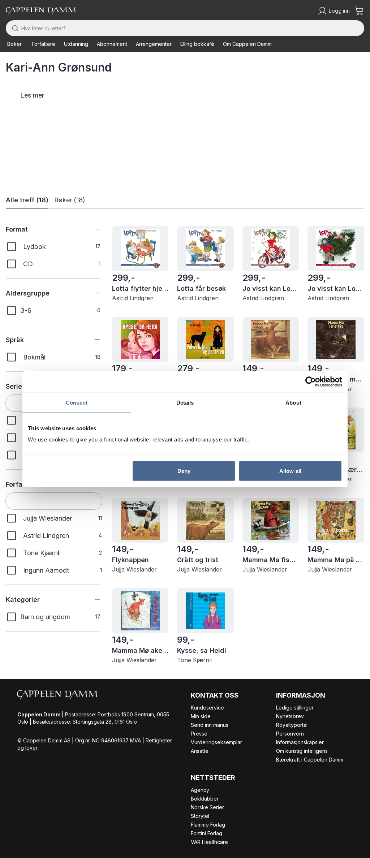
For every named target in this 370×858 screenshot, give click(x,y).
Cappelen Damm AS (46, 740)
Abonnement (112, 44)
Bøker (14, 44)
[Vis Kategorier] (91, 599)
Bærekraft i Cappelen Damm (309, 759)
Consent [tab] (76, 402)
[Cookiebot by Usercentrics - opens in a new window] (310, 381)
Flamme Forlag (208, 825)
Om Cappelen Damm (247, 44)
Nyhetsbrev (290, 716)
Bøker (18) (69, 200)
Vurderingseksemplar (216, 742)
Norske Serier (207, 807)
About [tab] (293, 402)
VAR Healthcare (209, 842)
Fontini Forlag (206, 833)
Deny (183, 471)
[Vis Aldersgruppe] (91, 293)
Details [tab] (185, 402)
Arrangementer (154, 44)
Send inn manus (209, 725)
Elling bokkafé (197, 44)
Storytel (200, 816)
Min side (201, 716)
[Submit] (13, 28)
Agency (200, 790)
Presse (199, 733)
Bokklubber (205, 799)
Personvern (290, 733)
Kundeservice (207, 707)
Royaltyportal (291, 725)
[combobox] (185, 28)
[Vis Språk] (91, 339)
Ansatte (199, 751)
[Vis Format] (91, 229)
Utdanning (76, 44)
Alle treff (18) (27, 200)
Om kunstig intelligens (302, 751)
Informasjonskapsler (300, 742)
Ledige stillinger (295, 707)
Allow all (290, 471)
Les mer (32, 95)
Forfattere (43, 44)
